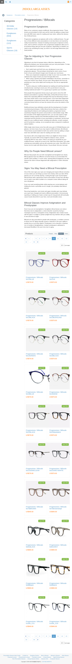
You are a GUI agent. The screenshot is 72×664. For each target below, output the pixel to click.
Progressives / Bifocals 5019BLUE (34, 393)
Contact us (25, 655)
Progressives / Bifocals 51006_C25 (57, 622)
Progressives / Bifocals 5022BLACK (34, 431)
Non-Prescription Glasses (18, 659)
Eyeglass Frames (34, 655)
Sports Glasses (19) (12, 49)
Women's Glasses (55, 655)
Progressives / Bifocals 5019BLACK (57, 355)
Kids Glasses (65, 655)
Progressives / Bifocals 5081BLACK (34, 546)
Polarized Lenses (12, 657)
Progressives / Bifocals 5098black (34, 584)
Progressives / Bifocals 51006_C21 (34, 622)
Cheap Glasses (47, 657)
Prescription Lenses (20, 15)
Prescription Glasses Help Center (11, 655)
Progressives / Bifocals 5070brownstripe (57, 508)
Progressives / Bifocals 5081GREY (57, 546)
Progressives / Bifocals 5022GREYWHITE (57, 469)
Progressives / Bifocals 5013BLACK (34, 316)
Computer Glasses (55, 659)
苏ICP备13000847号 (47, 661)
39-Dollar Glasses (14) (12, 27)
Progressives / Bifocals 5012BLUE (34, 278)
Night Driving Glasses (58, 657)
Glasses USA (44, 659)
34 (34, 242)
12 (62, 238)
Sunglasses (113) (11, 42)
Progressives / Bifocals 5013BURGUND (57, 316)
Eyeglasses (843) (11, 34)
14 (26, 242)
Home (3, 15)
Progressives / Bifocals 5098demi (57, 584)
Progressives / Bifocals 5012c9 (57, 278)
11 (58, 238)
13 (66, 238)
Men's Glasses (45, 655)
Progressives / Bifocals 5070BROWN (34, 508)
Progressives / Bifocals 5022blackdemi (57, 431)
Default (60, 233)
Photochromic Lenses (24, 657)
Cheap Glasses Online (33, 659)
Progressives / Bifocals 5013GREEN (34, 355)
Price (56, 233)
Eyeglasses (10, 15)
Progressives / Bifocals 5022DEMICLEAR (34, 469)
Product (51, 233)
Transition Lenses (36, 657)
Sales (66, 233)
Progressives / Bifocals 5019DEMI (57, 393)
